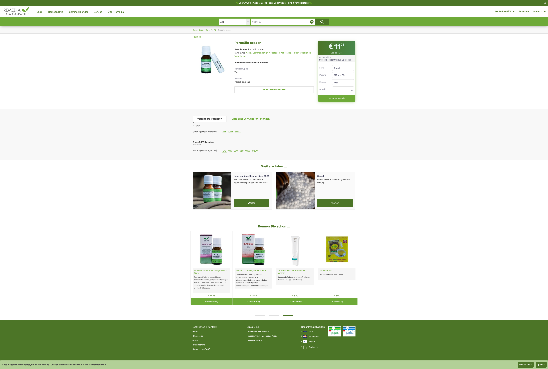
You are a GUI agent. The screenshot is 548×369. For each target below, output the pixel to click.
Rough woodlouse (302, 53)
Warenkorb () (539, 11)
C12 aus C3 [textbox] (339, 75)
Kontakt (196, 332)
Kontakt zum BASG (201, 349)
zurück (197, 37)
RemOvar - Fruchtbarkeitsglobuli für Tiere (210, 271)
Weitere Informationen (94, 364)
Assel (248, 53)
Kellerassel (286, 53)
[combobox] (343, 75)
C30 (236, 151)
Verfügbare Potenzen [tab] (209, 118)
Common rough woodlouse (266, 53)
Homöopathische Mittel (258, 332)
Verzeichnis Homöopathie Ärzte (262, 336)
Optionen (541, 364)
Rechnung (313, 347)
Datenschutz (199, 345)
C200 (255, 151)
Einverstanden (525, 364)
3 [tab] (288, 315)
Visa (311, 332)
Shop (39, 11)
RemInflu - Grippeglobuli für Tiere (251, 270)
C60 (241, 151)
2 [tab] (274, 315)
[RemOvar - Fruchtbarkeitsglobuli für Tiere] (211, 249)
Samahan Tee (326, 270)
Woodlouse (239, 56)
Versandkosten (255, 340)
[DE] (16, 11)
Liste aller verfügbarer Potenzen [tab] (251, 118)
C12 (224, 151)
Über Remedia (116, 11)
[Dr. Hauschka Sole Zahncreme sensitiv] (295, 249)
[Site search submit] (322, 22)
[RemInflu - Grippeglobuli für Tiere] (253, 249)
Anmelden (524, 11)
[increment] (352, 87)
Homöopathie (55, 11)
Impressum (198, 336)
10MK (230, 131)
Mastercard (314, 336)
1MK (224, 131)
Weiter (251, 202)
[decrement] (352, 90)
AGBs (195, 340)
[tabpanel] (295, 268)
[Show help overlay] (312, 22)
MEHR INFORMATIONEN (274, 89)
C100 (247, 151)
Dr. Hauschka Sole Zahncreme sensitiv (291, 271)
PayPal (312, 341)
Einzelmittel (203, 30)
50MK (238, 131)
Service (98, 11)
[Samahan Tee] (336, 249)
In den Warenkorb (336, 98)
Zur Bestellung (211, 301)
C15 (230, 151)
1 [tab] (260, 315)
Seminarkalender (78, 11)
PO (215, 30)
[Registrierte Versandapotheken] (334, 331)
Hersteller (304, 3)
